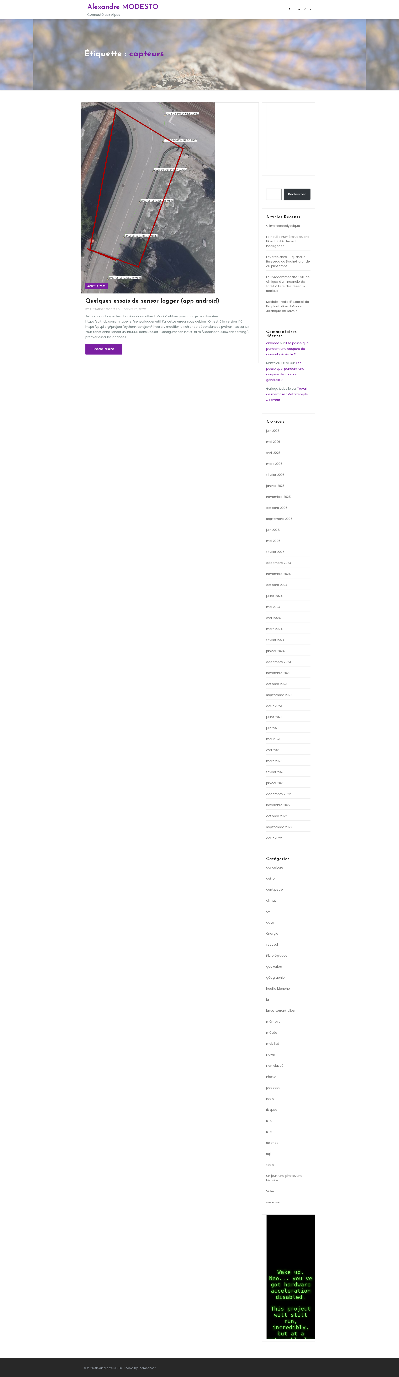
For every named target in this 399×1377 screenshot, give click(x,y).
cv (268, 911)
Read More (104, 349)
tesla (270, 1164)
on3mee (272, 343)
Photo (271, 1076)
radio (270, 1098)
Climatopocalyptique (283, 225)
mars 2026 (274, 463)
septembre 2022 (279, 827)
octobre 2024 (276, 585)
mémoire (273, 1021)
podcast (273, 1087)
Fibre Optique (277, 955)
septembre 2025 (279, 519)
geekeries (131, 309)
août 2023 (274, 706)
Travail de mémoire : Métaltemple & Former (287, 394)
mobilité (272, 1043)
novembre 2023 (278, 673)
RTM (269, 1131)
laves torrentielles (280, 1010)
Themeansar (147, 1368)
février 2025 (275, 552)
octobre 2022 (276, 816)
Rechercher (278, 184)
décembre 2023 (278, 662)
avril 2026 (273, 452)
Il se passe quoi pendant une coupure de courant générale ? (287, 348)
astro (270, 878)
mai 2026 (273, 441)
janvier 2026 (275, 486)
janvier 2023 (275, 783)
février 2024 (275, 640)
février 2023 (275, 772)
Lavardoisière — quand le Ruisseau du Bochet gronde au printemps (288, 261)
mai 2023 (273, 739)
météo (271, 1032)
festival (272, 944)
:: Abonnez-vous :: (299, 9)
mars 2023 (274, 761)
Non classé (274, 1065)
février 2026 (275, 474)
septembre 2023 (279, 695)
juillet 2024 (274, 596)
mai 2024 (273, 607)
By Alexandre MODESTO (103, 309)
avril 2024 (273, 618)
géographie (275, 977)
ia (267, 999)
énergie (272, 933)
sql (268, 1153)
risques (271, 1109)
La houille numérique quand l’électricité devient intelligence (287, 241)
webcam (273, 1202)
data (270, 922)
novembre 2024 (278, 574)
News (143, 309)
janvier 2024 (275, 651)
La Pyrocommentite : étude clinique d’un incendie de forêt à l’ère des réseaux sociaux (288, 284)
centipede (274, 889)
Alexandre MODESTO (122, 7)
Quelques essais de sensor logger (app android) (152, 301)
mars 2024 (274, 629)
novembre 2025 (278, 497)
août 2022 (274, 838)
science (272, 1142)
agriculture (274, 867)
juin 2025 (273, 530)
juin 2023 (273, 728)
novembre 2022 (278, 805)
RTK (269, 1120)
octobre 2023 (276, 684)
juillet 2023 (274, 717)
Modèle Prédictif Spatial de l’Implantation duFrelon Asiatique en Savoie (287, 306)
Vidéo (270, 1191)
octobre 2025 (276, 508)
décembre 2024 (278, 563)
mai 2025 (273, 541)
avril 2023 (273, 750)
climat (271, 900)
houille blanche (278, 988)
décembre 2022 (278, 794)
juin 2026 (273, 430)
